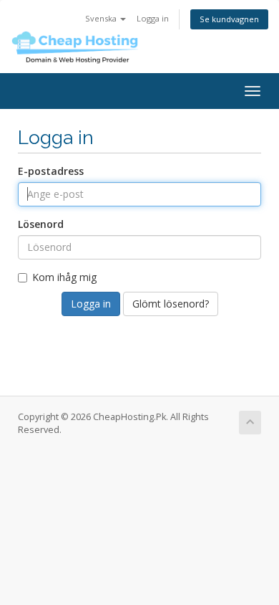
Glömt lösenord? (170, 303)
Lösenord (41, 224)
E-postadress (51, 171)
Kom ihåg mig (64, 277)
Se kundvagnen (229, 19)
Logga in (153, 18)
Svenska (102, 18)
